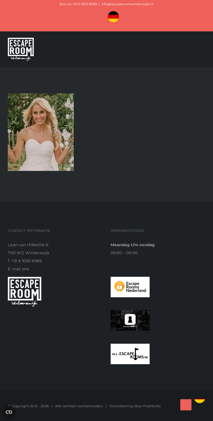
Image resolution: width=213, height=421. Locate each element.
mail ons (20, 268)
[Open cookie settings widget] (9, 412)
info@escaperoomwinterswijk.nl (127, 4)
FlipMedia (152, 406)
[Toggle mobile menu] (203, 54)
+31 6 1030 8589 (84, 4)
